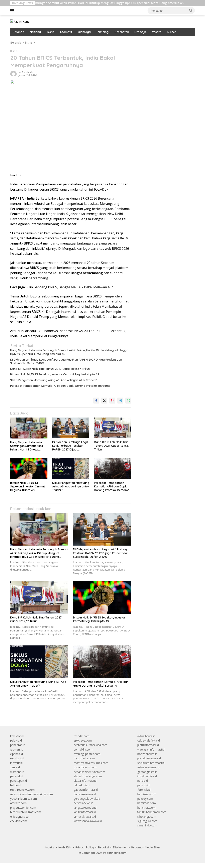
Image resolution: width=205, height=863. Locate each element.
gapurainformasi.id (86, 789)
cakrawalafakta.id (148, 740)
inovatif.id (16, 763)
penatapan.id (18, 780)
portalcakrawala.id (149, 758)
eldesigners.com (20, 816)
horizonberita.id (147, 754)
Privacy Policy (84, 847)
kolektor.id (17, 736)
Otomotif (66, 32)
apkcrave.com (83, 740)
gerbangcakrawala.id (87, 798)
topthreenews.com (22, 789)
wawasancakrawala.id (88, 821)
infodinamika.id (147, 776)
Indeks (49, 847)
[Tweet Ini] (104, 401)
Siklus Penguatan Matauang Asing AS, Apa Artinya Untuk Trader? (53, 380)
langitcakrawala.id (85, 807)
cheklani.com (18, 821)
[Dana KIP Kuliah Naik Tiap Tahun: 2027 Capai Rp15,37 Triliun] (112, 428)
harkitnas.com (146, 807)
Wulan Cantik (26, 72)
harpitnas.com (146, 803)
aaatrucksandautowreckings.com (31, 794)
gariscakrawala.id (85, 794)
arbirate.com (18, 803)
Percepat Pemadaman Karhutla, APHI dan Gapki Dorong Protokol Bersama (60, 386)
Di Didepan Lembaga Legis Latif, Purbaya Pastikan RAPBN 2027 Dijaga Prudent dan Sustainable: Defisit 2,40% (66, 361)
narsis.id (142, 780)
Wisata (156, 32)
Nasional (35, 32)
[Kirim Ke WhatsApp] (128, 401)
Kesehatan (122, 32)
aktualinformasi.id (85, 780)
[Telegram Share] (120, 401)
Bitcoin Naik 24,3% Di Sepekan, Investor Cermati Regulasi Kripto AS (54, 374)
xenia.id (15, 767)
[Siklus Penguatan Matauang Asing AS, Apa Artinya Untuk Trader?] (70, 468)
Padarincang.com (115, 853)
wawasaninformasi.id (151, 749)
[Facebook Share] (96, 401)
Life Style (141, 32)
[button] (191, 10)
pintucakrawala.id (85, 816)
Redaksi (103, 847)
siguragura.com (147, 821)
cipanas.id (16, 754)
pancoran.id (17, 745)
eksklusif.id (17, 758)
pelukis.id (16, 740)
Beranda (18, 32)
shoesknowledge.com (88, 776)
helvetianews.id (83, 803)
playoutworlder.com (23, 807)
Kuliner (171, 32)
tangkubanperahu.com (151, 812)
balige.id (15, 785)
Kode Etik (64, 847)
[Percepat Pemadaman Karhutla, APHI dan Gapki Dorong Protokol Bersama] (112, 468)
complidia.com (83, 749)
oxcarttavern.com (85, 767)
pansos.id (143, 785)
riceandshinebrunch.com (89, 772)
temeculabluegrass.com (25, 812)
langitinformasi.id (85, 812)
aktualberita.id (146, 736)
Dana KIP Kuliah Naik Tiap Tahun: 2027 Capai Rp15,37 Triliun (50, 369)
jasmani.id (16, 749)
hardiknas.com (146, 794)
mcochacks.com (84, 758)
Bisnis (50, 32)
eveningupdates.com (87, 754)
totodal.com (81, 736)
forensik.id (144, 789)
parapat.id (16, 776)
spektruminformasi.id (151, 763)
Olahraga (84, 32)
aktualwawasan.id (148, 767)
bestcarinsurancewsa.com (90, 745)
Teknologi (102, 32)
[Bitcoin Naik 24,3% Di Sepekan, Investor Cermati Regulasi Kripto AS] (28, 468)
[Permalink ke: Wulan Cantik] (13, 74)
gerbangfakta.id (147, 772)
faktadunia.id (82, 785)
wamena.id (17, 772)
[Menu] (13, 10)
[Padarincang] (19, 21)
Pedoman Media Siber (146, 847)
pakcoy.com (145, 798)
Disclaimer (120, 847)
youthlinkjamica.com (23, 798)
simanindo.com (147, 825)
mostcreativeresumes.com (91, 763)
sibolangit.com (146, 816)
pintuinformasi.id (148, 745)
